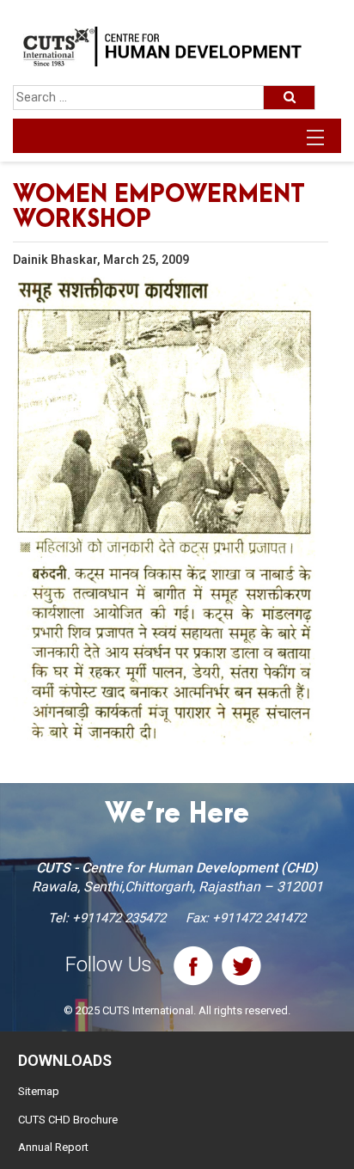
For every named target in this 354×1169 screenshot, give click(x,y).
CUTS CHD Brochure (68, 1119)
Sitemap (38, 1091)
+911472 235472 (119, 918)
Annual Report (53, 1147)
